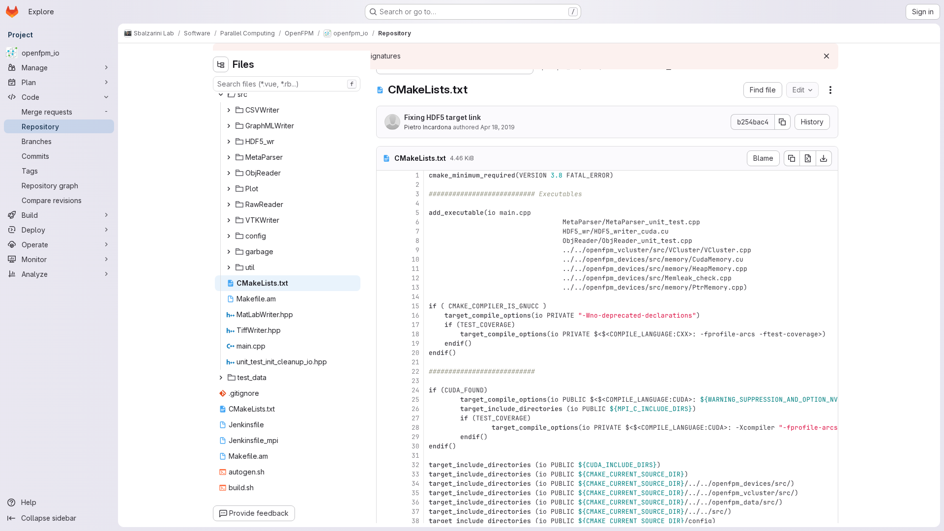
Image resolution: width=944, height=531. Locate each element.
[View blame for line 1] (385, 175)
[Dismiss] (826, 56)
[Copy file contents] (791, 158)
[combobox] (286, 83)
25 (415, 399)
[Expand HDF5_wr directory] (229, 142)
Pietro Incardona (427, 127)
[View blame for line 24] (385, 390)
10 (415, 259)
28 (415, 427)
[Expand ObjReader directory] (229, 173)
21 (415, 362)
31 (415, 455)
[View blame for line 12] (385, 278)
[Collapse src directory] (221, 94)
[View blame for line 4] (385, 203)
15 (415, 306)
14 (415, 297)
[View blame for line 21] (385, 362)
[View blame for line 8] (385, 240)
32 (415, 465)
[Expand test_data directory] (221, 378)
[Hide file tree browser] (221, 64)
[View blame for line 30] (385, 446)
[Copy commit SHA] (783, 122)
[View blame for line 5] (385, 212)
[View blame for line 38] (385, 521)
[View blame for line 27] (385, 418)
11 (415, 269)
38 (415, 521)
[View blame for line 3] (385, 194)
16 (415, 315)
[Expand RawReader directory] (229, 204)
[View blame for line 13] (385, 287)
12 (415, 278)
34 (415, 483)
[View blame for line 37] (385, 511)
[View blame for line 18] (385, 334)
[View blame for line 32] (385, 465)
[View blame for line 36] (385, 502)
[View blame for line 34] (385, 483)
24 (415, 390)
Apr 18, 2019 (497, 127)
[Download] (824, 158)
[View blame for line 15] (385, 306)
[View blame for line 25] (385, 399)
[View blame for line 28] (385, 427)
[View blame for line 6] (385, 222)
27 (415, 418)
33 (415, 474)
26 (415, 409)
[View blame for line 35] (385, 493)
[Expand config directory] (229, 236)
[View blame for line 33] (385, 474)
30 (415, 446)
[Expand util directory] (229, 267)
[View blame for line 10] (385, 259)
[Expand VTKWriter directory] (229, 220)
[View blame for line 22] (385, 371)
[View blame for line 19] (385, 343)
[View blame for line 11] (385, 268)
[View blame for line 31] (385, 455)
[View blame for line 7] (385, 231)
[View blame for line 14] (385, 296)
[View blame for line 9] (385, 250)
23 (415, 381)
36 (415, 502)
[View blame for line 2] (385, 184)
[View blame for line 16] (385, 315)
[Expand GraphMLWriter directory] (229, 126)
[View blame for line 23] (385, 380)
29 (415, 437)
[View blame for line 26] (385, 408)
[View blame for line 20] (385, 352)
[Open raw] (808, 158)
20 (415, 353)
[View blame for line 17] (385, 324)
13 (415, 287)
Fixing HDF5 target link (442, 117)
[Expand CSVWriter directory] (229, 110)
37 (415, 511)
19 (415, 343)
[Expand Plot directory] (229, 189)
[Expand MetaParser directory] (229, 157)
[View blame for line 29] (385, 437)
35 (415, 493)
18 (415, 334)
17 (415, 325)
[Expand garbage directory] (229, 252)
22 (415, 371)
